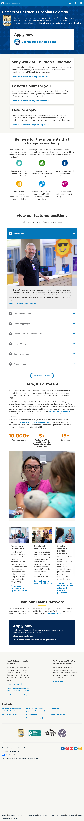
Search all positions (42, 376)
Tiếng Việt (11, 815)
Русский (29, 815)
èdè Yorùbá (14, 818)
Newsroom (30, 714)
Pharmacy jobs (20, 364)
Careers (54, 708)
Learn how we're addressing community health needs (18, 689)
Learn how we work (14, 684)
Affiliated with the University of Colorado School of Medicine (20, 758)
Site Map (24, 748)
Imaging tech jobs (21, 354)
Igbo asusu (6, 818)
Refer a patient (57, 714)
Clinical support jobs (22, 324)
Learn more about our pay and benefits (29, 101)
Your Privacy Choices (12, 755)
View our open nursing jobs (21, 303)
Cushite (73, 815)
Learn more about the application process (30, 125)
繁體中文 (23, 815)
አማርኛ (35, 815)
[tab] (42, 233)
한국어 (17, 815)
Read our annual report (16, 695)
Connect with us (53, 614)
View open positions (23, 636)
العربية (39, 815)
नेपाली (57, 815)
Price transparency (33, 718)
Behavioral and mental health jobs (28, 334)
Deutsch (45, 815)
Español (4, 815)
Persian (79, 815)
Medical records (8, 714)
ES (71, 3)
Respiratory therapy (22, 314)
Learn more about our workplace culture (30, 77)
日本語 (68, 815)
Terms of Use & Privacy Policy (11, 748)
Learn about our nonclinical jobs (42, 582)
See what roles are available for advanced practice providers (65, 588)
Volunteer (6, 718)
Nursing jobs (19, 233)
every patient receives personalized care (35, 422)
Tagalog (62, 815)
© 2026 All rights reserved (11, 751)
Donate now (58, 682)
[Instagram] (80, 748)
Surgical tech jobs (21, 344)
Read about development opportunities (17, 588)
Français (51, 815)
